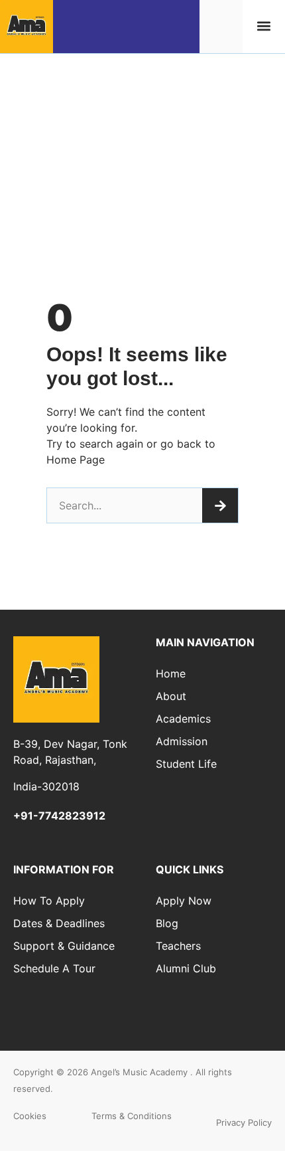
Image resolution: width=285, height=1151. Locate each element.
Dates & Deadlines (59, 923)
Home (171, 673)
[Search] (220, 505)
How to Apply (49, 900)
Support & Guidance (64, 945)
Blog (167, 923)
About (171, 696)
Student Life (186, 763)
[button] (263, 26)
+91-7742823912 (59, 815)
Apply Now (183, 900)
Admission (181, 741)
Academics (183, 718)
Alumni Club (186, 968)
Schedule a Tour (54, 968)
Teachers (178, 945)
